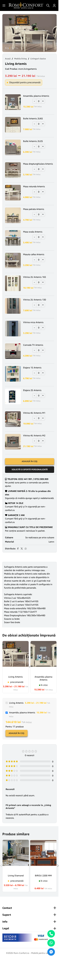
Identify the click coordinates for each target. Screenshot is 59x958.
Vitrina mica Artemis (33, 322)
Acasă (8, 58)
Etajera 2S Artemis (32, 390)
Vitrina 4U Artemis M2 (34, 435)
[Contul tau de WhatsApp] (26, 549)
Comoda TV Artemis (33, 345)
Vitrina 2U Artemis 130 (34, 299)
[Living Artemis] (16, 657)
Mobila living (20, 58)
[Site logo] (26, 5)
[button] (5, 33)
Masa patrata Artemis (33, 209)
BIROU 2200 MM (43, 875)
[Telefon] (51, 933)
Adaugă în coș (29, 461)
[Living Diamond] (16, 856)
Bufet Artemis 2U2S (33, 141)
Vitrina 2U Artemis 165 (34, 277)
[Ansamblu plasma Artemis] (44, 657)
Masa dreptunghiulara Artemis (38, 163)
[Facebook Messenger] (51, 951)
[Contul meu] (54, 5)
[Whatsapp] (51, 942)
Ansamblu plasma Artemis (36, 95)
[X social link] (22, 549)
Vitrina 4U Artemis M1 (34, 412)
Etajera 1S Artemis (32, 367)
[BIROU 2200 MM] (43, 856)
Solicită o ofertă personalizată (30, 469)
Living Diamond (16, 875)
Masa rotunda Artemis (34, 186)
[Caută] (48, 5)
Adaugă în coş (16, 733)
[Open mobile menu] (4, 5)
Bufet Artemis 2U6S (33, 118)
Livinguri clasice (38, 58)
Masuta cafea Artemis (33, 254)
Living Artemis (15, 676)
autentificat (24, 814)
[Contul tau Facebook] (18, 549)
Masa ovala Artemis (32, 231)
